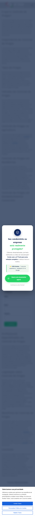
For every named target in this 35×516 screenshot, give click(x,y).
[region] (17, 501)
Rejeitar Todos (17, 512)
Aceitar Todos (17, 503)
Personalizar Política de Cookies (17, 508)
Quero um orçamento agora (18, 278)
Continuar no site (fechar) (17, 285)
